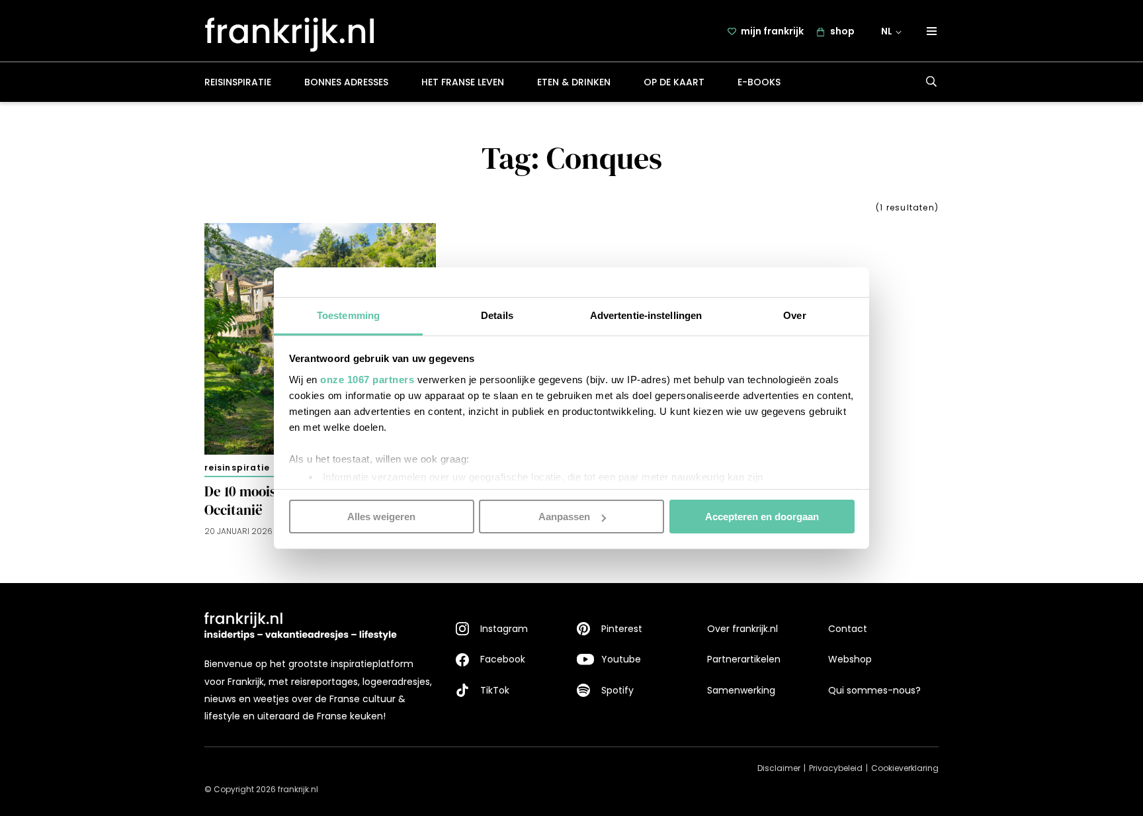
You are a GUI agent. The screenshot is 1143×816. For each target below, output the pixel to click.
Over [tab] (794, 314)
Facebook (502, 659)
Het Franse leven (462, 82)
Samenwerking (741, 690)
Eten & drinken (574, 82)
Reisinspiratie (237, 82)
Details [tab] (497, 314)
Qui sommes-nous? (874, 690)
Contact (847, 628)
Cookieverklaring (905, 768)
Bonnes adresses (346, 82)
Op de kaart (674, 82)
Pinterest (621, 628)
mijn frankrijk (772, 31)
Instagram (504, 628)
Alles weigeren (381, 516)
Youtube (621, 659)
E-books (759, 82)
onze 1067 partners (367, 379)
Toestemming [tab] (348, 314)
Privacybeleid (836, 768)
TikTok (494, 690)
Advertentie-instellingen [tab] (646, 314)
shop (842, 31)
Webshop (850, 659)
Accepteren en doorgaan (762, 516)
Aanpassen (564, 516)
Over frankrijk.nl (742, 628)
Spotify (617, 690)
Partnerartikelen (744, 659)
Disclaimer (778, 768)
